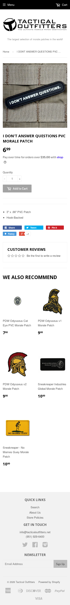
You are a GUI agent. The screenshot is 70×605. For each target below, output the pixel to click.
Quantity (8, 172)
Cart (64, 5)
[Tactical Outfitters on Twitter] (25, 546)
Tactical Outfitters (25, 582)
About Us (35, 512)
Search (35, 507)
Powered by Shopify (49, 582)
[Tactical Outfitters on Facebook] (35, 546)
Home (6, 51)
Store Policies (35, 517)
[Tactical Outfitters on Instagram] (45, 546)
